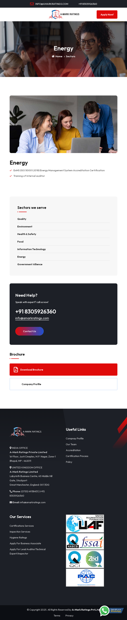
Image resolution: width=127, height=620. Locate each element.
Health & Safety (26, 234)
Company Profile (31, 384)
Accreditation (73, 450)
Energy (21, 256)
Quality (21, 218)
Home (58, 56)
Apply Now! (107, 14)
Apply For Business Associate (25, 543)
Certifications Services (22, 525)
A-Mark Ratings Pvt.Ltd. (86, 609)
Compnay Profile (75, 438)
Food (20, 241)
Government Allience (29, 264)
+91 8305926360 (87, 3)
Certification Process (77, 456)
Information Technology (31, 249)
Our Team (71, 444)
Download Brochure (31, 369)
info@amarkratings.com (32, 318)
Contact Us (29, 331)
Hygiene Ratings (18, 537)
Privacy (69, 615)
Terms (57, 615)
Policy (69, 461)
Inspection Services (20, 531)
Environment (24, 226)
